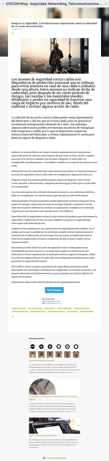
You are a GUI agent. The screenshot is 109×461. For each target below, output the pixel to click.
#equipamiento (50, 308)
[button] (12, 33)
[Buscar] (106, 3)
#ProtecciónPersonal (20, 311)
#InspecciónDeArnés (65, 308)
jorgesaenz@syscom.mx (53, 303)
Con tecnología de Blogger (55, 458)
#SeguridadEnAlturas (38, 311)
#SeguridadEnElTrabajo (56, 311)
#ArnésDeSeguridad (19, 308)
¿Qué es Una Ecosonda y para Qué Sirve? (43, 435)
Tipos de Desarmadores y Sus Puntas (41, 360)
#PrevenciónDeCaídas (81, 308)
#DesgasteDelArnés (35, 308)
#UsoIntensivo (72, 311)
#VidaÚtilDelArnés (86, 311)
